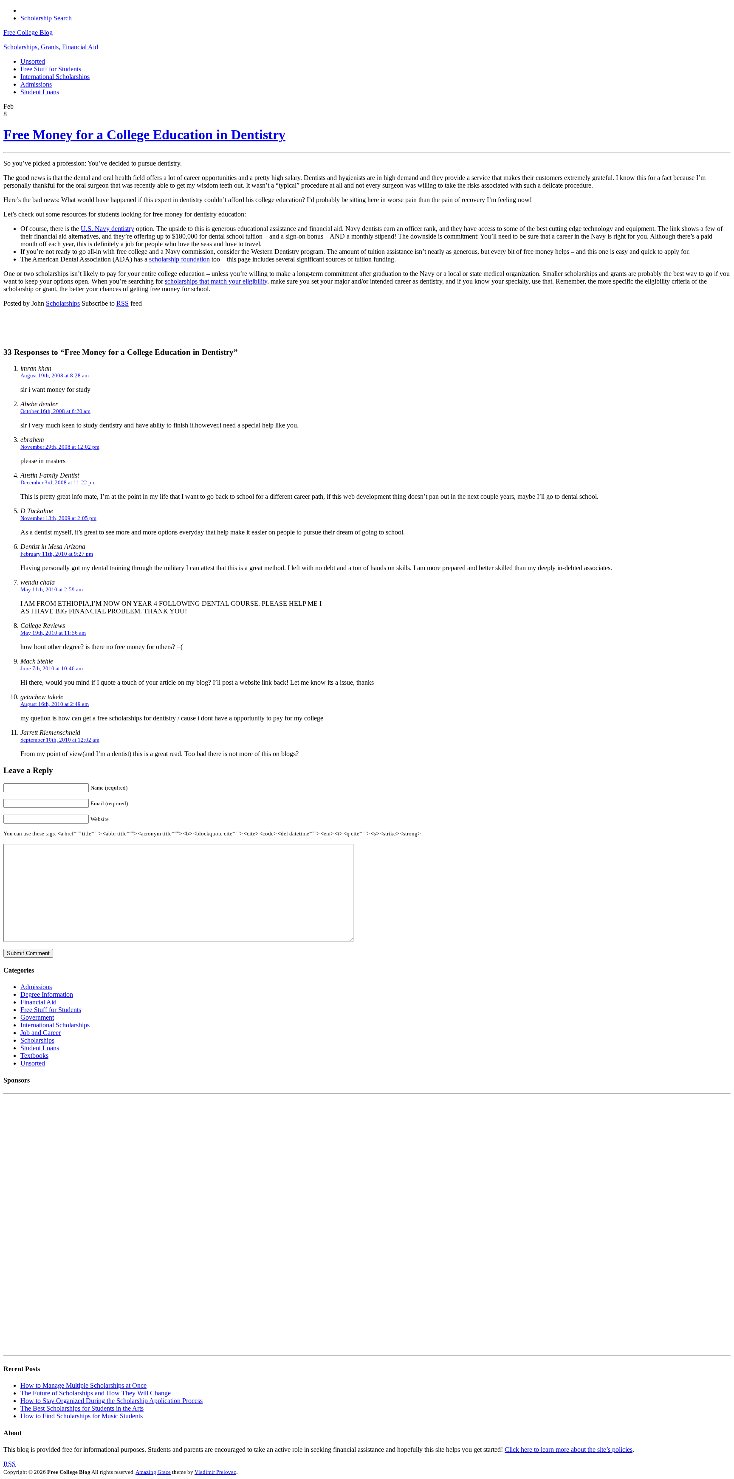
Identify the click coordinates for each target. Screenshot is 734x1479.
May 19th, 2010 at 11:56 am (53, 633)
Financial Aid (38, 1002)
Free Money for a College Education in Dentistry (144, 134)
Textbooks (34, 1055)
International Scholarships (55, 76)
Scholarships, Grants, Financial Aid (50, 47)
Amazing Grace (153, 1472)
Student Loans (39, 92)
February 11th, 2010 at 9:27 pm (56, 554)
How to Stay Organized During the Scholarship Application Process (111, 1400)
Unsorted (32, 61)
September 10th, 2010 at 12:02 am (59, 740)
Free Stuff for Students (50, 69)
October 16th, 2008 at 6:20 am (55, 411)
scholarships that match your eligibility (216, 281)
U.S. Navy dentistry (107, 228)
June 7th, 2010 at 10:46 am (51, 668)
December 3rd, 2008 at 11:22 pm (58, 482)
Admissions (36, 84)
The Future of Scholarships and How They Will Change (95, 1393)
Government (37, 1017)
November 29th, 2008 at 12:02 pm (59, 447)
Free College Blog (28, 32)
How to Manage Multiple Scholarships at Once (83, 1385)
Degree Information (46, 994)
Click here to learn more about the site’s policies (568, 1449)
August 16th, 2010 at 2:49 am (54, 704)
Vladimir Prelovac (215, 1472)
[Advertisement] (115, 327)
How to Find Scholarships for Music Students (81, 1416)
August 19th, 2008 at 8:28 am (54, 375)
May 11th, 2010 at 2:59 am (51, 589)
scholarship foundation (179, 259)
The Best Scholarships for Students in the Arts (82, 1408)
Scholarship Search (46, 18)
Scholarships (63, 303)
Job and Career (40, 1032)
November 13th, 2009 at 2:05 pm (58, 518)
